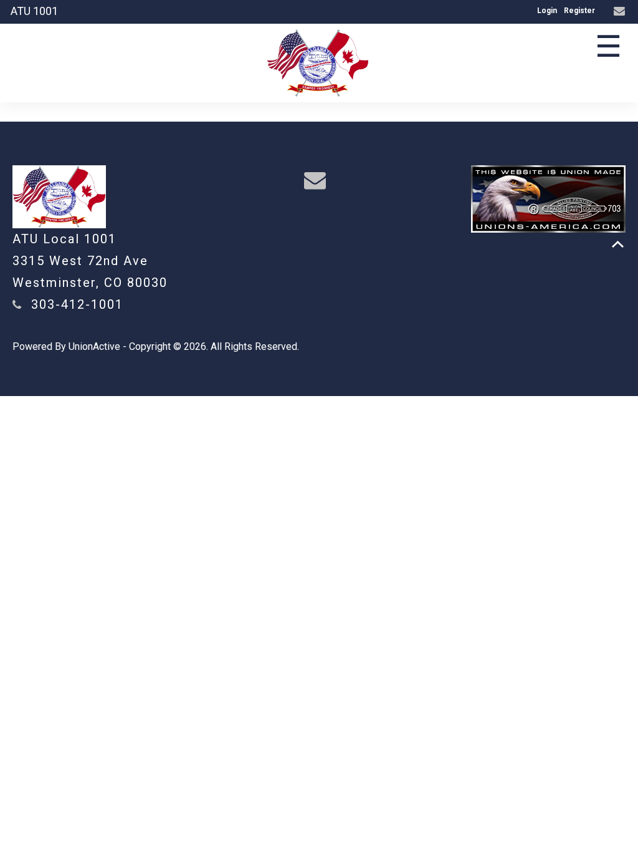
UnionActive (94, 346)
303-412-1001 (77, 304)
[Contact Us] (621, 11)
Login (547, 10)
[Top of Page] (618, 244)
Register (579, 10)
